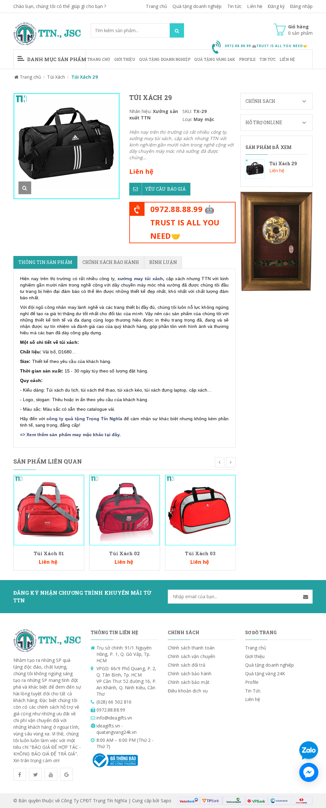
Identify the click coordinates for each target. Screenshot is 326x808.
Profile (247, 59)
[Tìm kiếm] (177, 30)
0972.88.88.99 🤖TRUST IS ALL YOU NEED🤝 (185, 222)
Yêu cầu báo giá (165, 189)
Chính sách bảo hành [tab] (110, 262)
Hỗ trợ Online (263, 122)
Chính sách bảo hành (189, 673)
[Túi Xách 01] (49, 510)
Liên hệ (254, 6)
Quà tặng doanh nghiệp (197, 6)
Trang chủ (156, 6)
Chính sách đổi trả (186, 665)
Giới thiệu (124, 59)
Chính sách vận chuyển (191, 656)
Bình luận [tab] (163, 262)
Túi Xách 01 (49, 553)
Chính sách (260, 101)
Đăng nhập (301, 6)
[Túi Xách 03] (200, 510)
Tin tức (234, 6)
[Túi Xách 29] (276, 169)
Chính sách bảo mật (188, 682)
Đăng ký (276, 6)
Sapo (166, 800)
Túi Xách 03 (200, 553)
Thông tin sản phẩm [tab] (45, 262)
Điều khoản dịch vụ (188, 691)
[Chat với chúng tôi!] (308, 772)
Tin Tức (267, 59)
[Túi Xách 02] (124, 510)
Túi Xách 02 (124, 553)
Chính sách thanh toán (191, 648)
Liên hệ (287, 59)
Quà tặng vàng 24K (214, 59)
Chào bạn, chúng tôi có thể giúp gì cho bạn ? (59, 6)
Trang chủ (98, 59)
